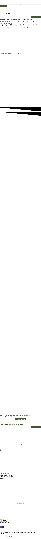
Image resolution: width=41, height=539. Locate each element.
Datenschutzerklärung (26, 529)
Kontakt (12, 529)
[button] (20, 4)
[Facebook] (1, 527)
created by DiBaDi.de (6, 537)
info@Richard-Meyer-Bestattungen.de (5, 515)
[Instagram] (3, 527)
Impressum (18, 529)
